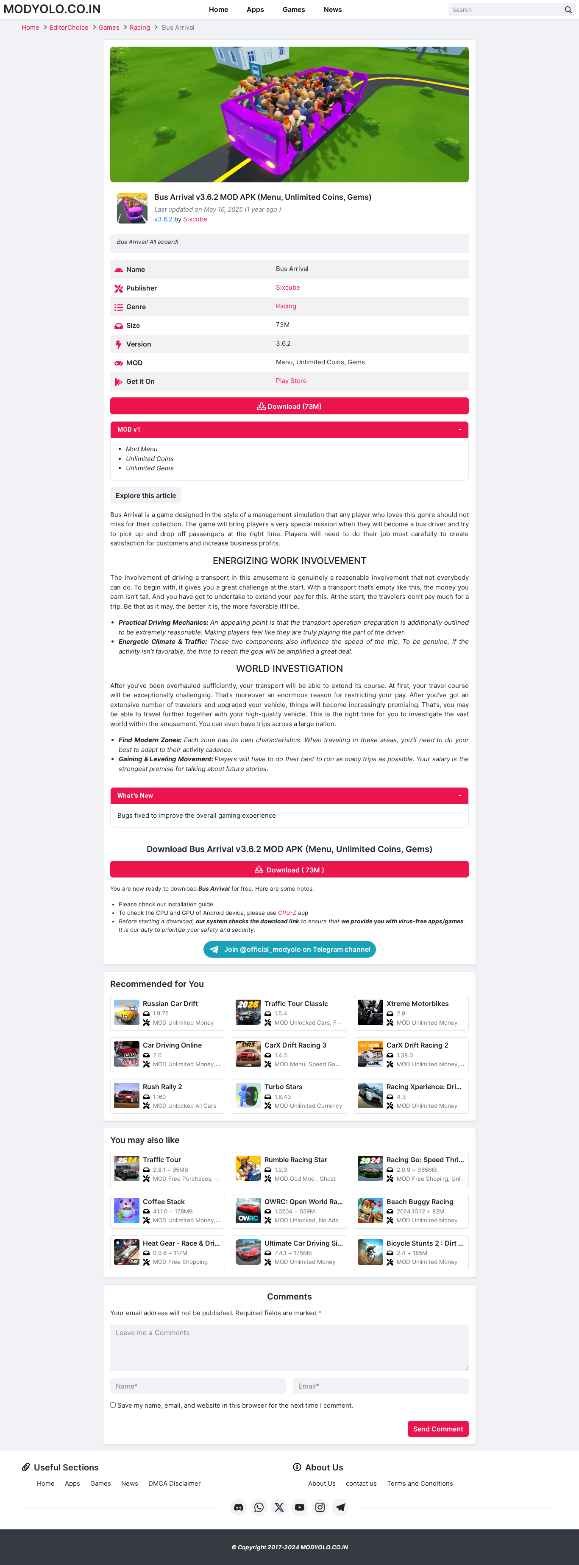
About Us (322, 1483)
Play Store (291, 381)
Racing (140, 27)
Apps (254, 9)
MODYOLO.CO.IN (52, 9)
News (332, 9)
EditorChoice (69, 27)
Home (217, 9)
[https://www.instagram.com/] (320, 1507)
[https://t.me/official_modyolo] (340, 1507)
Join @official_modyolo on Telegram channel (296, 949)
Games (293, 9)
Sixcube (195, 219)
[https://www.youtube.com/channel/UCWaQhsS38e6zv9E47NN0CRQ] (299, 1507)
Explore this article (146, 495)
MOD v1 (129, 429)
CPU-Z (287, 912)
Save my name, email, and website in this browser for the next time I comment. (235, 1405)
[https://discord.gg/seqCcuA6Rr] (238, 1507)
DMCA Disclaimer (174, 1483)
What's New (135, 795)
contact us (361, 1483)
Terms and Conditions (420, 1483)
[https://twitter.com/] (279, 1507)
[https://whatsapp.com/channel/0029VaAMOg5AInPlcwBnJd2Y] (259, 1507)
